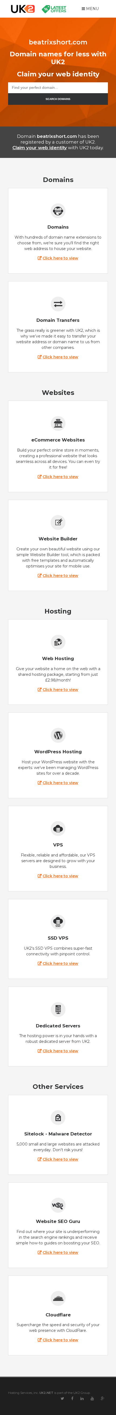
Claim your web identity (39, 147)
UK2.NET (46, 1393)
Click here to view (60, 258)
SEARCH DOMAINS (58, 99)
